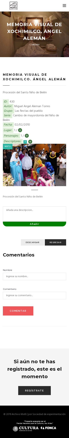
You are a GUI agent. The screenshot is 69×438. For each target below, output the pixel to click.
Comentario (9, 289)
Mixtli (8, 146)
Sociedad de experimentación (49, 414)
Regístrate (34, 390)
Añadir (34, 224)
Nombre (7, 270)
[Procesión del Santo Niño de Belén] (34, 165)
